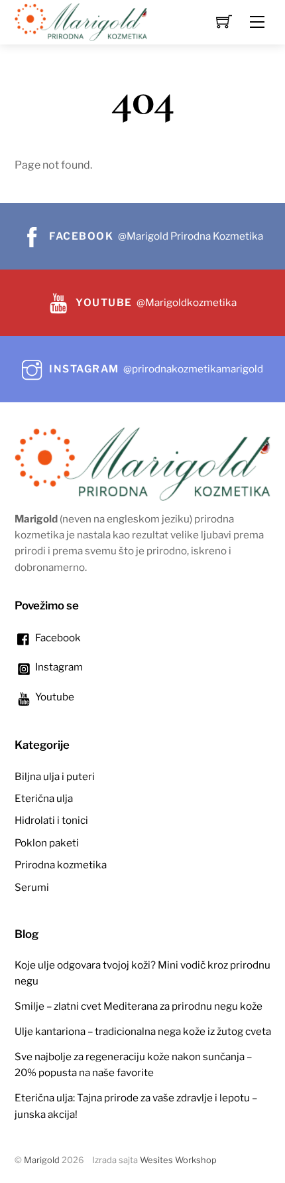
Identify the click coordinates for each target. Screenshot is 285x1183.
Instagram (58, 667)
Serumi (32, 887)
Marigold (42, 1160)
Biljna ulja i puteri (55, 776)
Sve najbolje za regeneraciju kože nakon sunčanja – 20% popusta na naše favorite (133, 1064)
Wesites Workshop (178, 1160)
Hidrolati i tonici (51, 820)
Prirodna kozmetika (61, 864)
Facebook (57, 637)
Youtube (53, 696)
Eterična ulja (44, 798)
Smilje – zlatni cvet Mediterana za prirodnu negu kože (138, 1006)
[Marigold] (81, 20)
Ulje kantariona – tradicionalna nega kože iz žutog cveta (143, 1031)
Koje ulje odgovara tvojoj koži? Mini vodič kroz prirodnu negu (142, 973)
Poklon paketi (47, 842)
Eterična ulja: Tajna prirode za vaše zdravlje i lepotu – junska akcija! (136, 1105)
